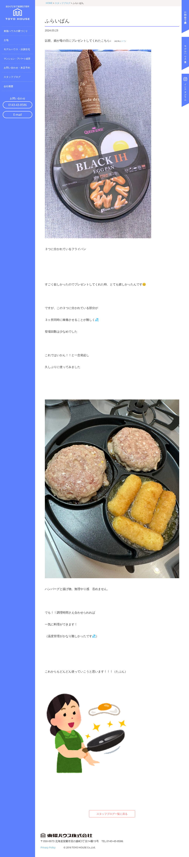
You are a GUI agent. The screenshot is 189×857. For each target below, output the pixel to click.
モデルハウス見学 (185, 51)
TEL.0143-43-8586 (112, 841)
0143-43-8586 (17, 105)
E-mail (17, 115)
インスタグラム (185, 91)
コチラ (123, 41)
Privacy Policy (48, 847)
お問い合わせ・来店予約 (185, 15)
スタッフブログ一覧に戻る (112, 814)
